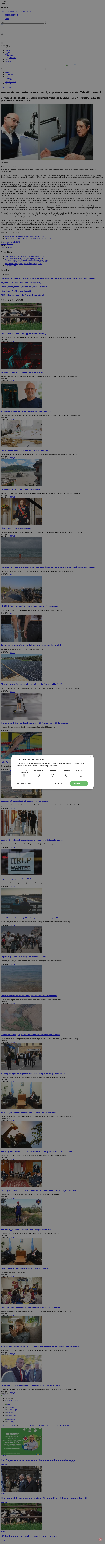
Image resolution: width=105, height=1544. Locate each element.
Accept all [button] (78, 783)
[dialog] (52, 772)
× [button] (90, 757)
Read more (53, 765)
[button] (24, 783)
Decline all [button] (58, 783)
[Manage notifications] (100, 1539)
